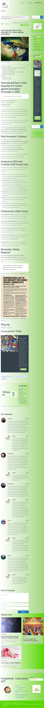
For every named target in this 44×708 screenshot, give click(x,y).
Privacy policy (11, 704)
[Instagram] (25, 3)
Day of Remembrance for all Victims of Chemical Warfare (10, 637)
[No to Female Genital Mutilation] (11, 652)
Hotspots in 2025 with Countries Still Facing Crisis (14, 71)
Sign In (29, 2)
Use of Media (39, 704)
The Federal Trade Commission (30, 704)
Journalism (3, 327)
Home (3, 17)
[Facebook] (21, 3)
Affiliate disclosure (19, 704)
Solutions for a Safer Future (9, 73)
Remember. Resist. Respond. (8, 74)
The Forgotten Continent (20, 687)
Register (35, 39)
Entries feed (36, 44)
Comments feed (36, 46)
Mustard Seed (18, 685)
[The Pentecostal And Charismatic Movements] (33, 626)
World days (8, 17)
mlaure (16, 702)
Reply (27, 418)
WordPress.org (36, 49)
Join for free (23, 369)
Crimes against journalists (8, 376)
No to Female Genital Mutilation (11, 663)
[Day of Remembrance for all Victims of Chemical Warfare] (11, 625)
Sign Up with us (38, 2)
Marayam (25, 636)
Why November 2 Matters (9, 70)
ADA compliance (5, 705)
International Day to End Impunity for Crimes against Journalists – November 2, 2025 (13, 68)
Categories (32, 677)
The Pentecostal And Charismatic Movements (30, 639)
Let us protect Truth (6, 77)
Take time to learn (7, 79)
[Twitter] (23, 3)
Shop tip (4, 76)
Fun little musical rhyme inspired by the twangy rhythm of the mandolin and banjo (22, 696)
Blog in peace (7, 702)
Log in (34, 41)
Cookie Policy (4, 704)
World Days (6, 24)
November (4, 378)
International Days (20, 376)
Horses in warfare (18, 689)
